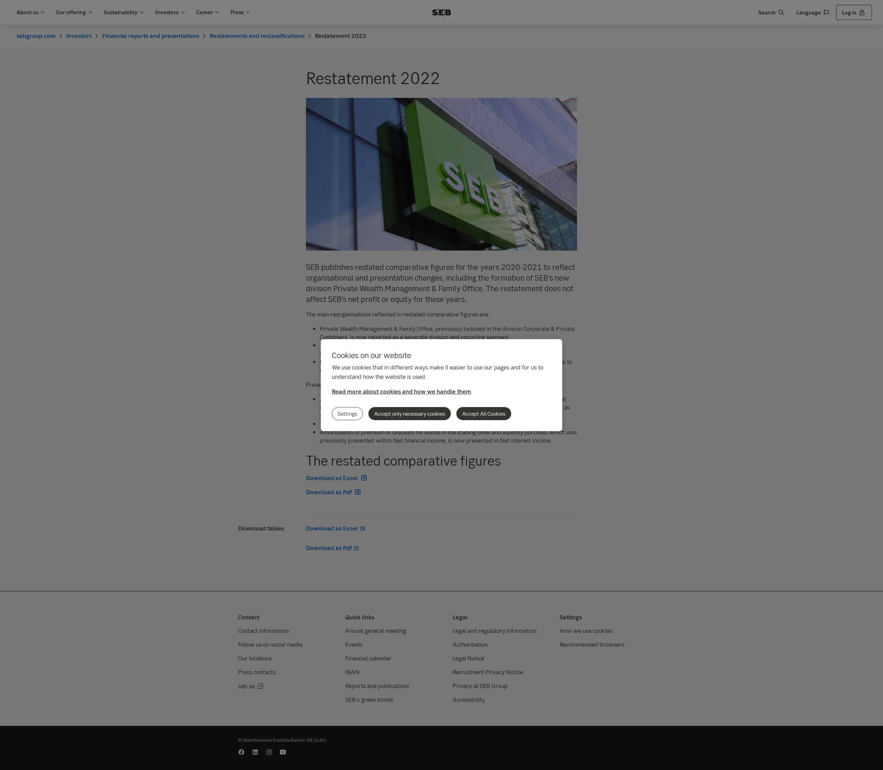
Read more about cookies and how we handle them (401, 391)
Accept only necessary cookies (409, 413)
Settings (347, 413)
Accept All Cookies (483, 413)
